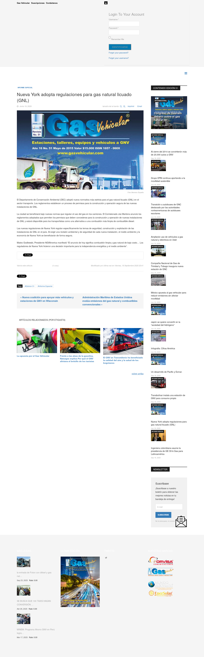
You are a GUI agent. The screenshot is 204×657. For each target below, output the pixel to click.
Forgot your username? (119, 58)
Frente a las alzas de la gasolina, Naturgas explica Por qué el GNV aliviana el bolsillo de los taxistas (77, 359)
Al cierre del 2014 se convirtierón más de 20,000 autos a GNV (169, 153)
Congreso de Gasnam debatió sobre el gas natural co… (168, 116)
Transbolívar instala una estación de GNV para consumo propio (168, 397)
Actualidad (156, 161)
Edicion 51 (30, 286)
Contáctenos (51, 3)
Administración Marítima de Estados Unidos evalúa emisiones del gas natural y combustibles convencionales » (109, 301)
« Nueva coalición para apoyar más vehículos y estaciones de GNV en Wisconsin (47, 299)
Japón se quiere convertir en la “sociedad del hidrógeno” (165, 323)
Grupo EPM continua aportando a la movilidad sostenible (168, 179)
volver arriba (138, 373)
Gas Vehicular (23, 3)
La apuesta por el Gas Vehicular (33, 356)
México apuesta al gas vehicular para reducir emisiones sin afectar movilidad (168, 295)
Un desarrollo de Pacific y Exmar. (166, 371)
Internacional (161, 101)
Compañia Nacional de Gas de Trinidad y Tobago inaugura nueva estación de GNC (167, 266)
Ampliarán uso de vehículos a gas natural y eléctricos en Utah (167, 238)
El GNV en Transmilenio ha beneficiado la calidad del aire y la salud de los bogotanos (123, 360)
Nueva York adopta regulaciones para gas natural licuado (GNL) (169, 423)
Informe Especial (25, 88)
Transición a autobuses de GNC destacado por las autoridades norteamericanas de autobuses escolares (166, 209)
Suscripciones (38, 3)
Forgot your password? (118, 52)
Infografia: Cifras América (163, 348)
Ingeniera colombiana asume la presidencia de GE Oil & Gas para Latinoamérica (167, 451)
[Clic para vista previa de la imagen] (80, 149)
